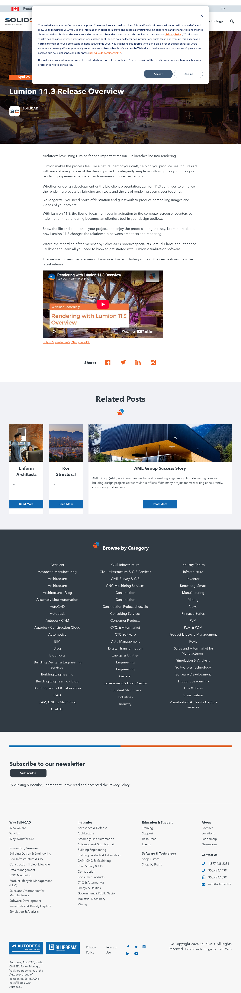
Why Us (14, 833)
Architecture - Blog (57, 593)
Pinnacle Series (193, 613)
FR (223, 9)
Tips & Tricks (193, 688)
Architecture (57, 579)
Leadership (209, 839)
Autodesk (57, 613)
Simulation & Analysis (193, 660)
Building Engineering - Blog (57, 681)
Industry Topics (193, 565)
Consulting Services (125, 613)
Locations (208, 833)
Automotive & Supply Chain (96, 844)
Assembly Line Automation (57, 600)
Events (146, 844)
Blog (57, 648)
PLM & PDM (193, 627)
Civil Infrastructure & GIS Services (125, 572)
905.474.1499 (217, 870)
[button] (232, 21)
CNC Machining (20, 875)
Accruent (57, 565)
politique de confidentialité (105, 52)
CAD (57, 695)
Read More (26, 504)
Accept (158, 73)
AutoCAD (57, 607)
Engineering (125, 662)
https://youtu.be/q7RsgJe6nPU (66, 342)
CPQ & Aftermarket (125, 627)
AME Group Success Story (160, 468)
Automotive (57, 634)
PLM (193, 620)
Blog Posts (57, 655)
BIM (57, 641)
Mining (193, 600)
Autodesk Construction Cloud (57, 627)
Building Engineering (57, 674)
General (125, 676)
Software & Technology (193, 667)
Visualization (193, 695)
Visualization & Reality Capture (30, 906)
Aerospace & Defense (92, 828)
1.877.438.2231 (218, 863)
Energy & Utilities (125, 655)
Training (147, 828)
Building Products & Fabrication (99, 855)
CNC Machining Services (125, 586)
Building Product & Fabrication (57, 688)
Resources (149, 839)
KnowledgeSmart (193, 586)
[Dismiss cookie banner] (201, 16)
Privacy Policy (173, 34)
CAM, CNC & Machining (57, 702)
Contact (207, 828)
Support (147, 833)
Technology (214, 21)
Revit (193, 641)
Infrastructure (193, 572)
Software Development (193, 674)
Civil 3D (57, 709)
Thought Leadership (193, 681)
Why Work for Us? (21, 839)
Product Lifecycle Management (193, 634)
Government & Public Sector (125, 683)
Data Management (125, 641)
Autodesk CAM (57, 620)
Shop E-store (150, 859)
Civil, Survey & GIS (125, 579)
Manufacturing (193, 593)
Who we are (17, 828)
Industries (125, 697)
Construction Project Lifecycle (125, 607)
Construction (125, 593)
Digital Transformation (125, 648)
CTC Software (125, 634)
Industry (125, 704)
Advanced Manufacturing (57, 572)
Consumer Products (125, 620)
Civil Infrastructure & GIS (26, 859)
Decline (188, 73)
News (193, 607)
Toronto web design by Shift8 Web (208, 949)
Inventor (193, 579)
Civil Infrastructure (125, 565)
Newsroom (209, 844)
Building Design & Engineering (30, 853)
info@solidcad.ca (220, 884)
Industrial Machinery (125, 690)
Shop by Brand (152, 864)
